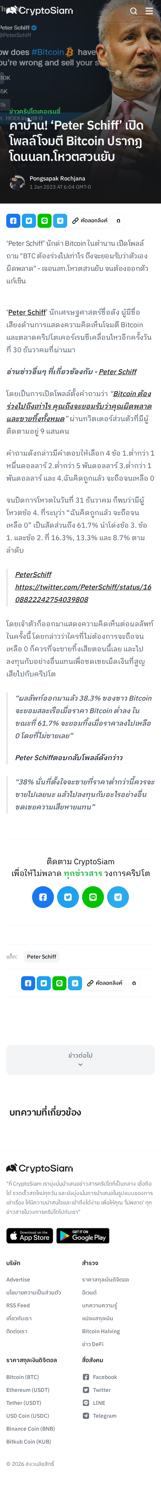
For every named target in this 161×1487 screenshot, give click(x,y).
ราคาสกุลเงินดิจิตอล (105, 1280)
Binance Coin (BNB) (30, 1429)
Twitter (102, 1390)
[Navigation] (149, 10)
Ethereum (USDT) (28, 1390)
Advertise (18, 1280)
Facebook (105, 1377)
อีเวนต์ (89, 1293)
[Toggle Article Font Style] (118, 220)
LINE (99, 1403)
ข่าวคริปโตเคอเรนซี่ (35, 111)
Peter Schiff (27, 313)
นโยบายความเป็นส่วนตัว (33, 1293)
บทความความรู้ (99, 1305)
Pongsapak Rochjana (57, 179)
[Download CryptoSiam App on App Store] (29, 1236)
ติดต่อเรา (16, 1331)
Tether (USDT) (23, 1403)
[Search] (133, 10)
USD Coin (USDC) (27, 1416)
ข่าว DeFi (93, 1344)
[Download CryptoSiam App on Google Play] (82, 1236)
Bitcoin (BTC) (22, 1377)
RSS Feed (18, 1305)
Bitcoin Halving (101, 1331)
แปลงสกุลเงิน (97, 1318)
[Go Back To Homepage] (39, 11)
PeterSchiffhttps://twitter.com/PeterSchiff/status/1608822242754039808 (83, 587)
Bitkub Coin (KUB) (28, 1442)
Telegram (104, 1416)
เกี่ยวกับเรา (19, 1318)
